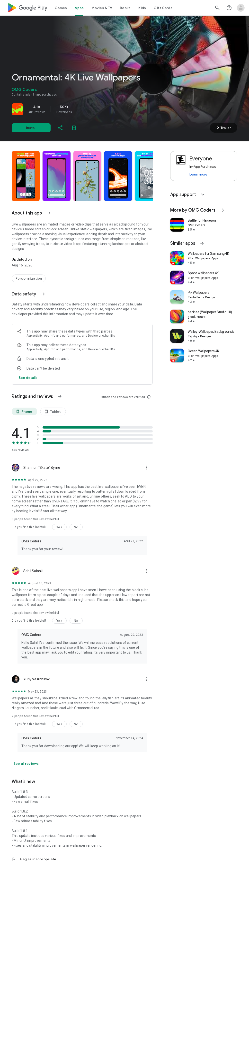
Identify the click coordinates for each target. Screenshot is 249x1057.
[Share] (60, 128)
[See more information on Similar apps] (202, 243)
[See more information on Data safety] (43, 294)
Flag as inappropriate (34, 859)
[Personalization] (29, 278)
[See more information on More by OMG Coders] (222, 210)
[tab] (61, 8)
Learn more (198, 174)
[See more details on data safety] (28, 377)
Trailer (223, 128)
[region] (80, 109)
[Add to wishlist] (74, 128)
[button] (26, 176)
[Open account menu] (241, 8)
